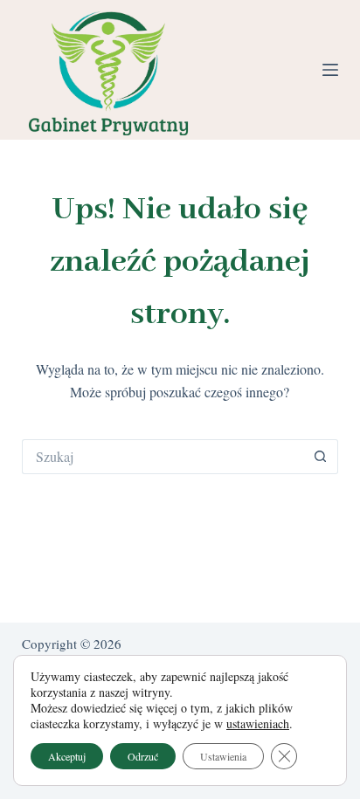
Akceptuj (67, 756)
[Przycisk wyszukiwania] (320, 456)
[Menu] (330, 70)
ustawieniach (257, 724)
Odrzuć (143, 756)
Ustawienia (223, 756)
